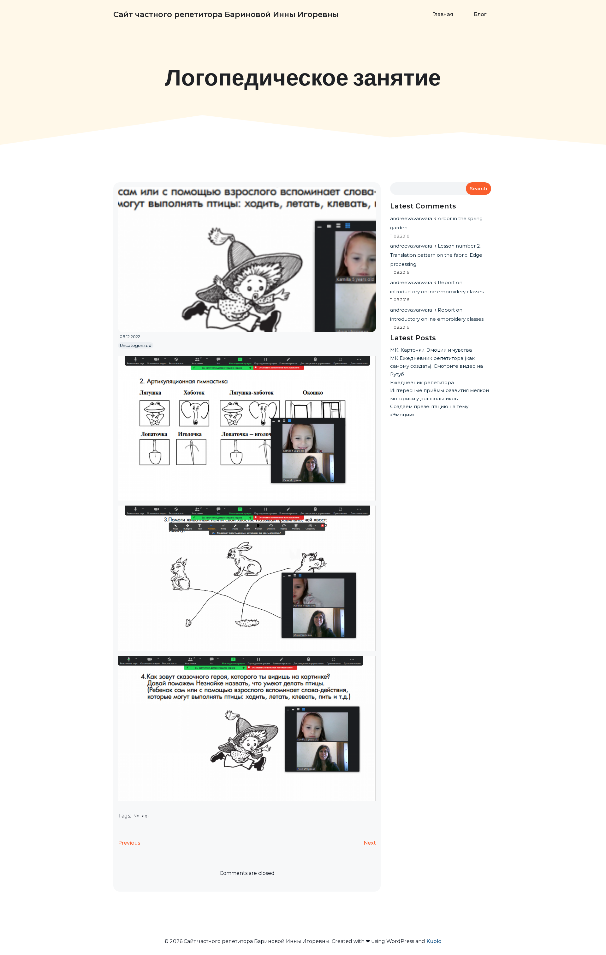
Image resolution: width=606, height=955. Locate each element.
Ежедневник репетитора (422, 382)
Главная (442, 14)
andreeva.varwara (411, 218)
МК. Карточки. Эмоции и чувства (431, 350)
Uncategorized (136, 345)
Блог (480, 14)
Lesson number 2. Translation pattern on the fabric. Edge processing (436, 255)
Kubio (434, 941)
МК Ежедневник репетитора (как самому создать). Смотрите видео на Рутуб (436, 366)
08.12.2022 (130, 336)
